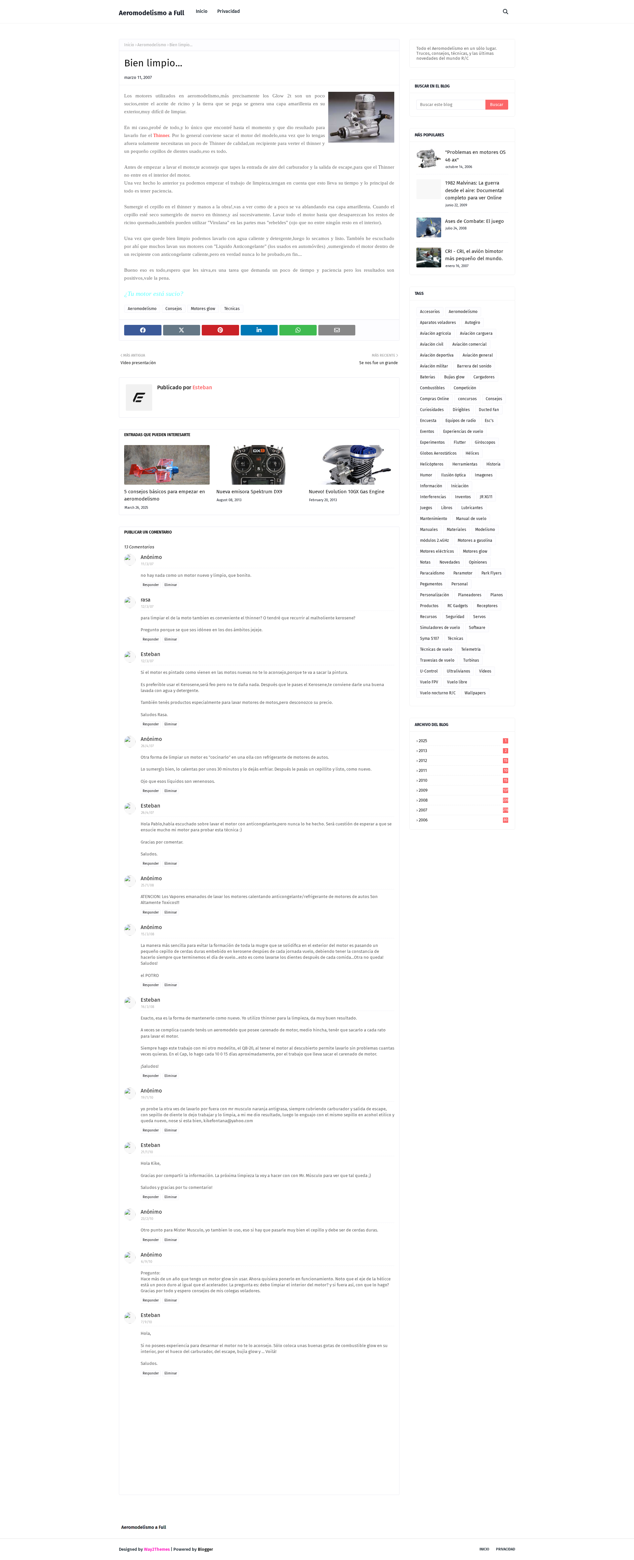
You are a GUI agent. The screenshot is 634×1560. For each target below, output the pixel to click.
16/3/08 (147, 1007)
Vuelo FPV (429, 682)
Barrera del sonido (474, 366)
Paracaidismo (432, 573)
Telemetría (471, 649)
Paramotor (463, 573)
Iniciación (460, 486)
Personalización (434, 595)
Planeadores (469, 595)
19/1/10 (147, 1097)
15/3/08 (147, 934)
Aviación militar (434, 366)
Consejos (173, 308)
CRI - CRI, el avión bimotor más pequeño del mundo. (474, 255)
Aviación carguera (476, 333)
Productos (429, 606)
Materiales (456, 529)
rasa (146, 600)
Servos (479, 616)
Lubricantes (472, 507)
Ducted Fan (489, 409)
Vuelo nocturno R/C (438, 693)
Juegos (426, 507)
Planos (496, 595)
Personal (459, 584)
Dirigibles (461, 409)
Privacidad (505, 1549)
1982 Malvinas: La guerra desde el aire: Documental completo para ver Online (474, 190)
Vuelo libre (457, 682)
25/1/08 (147, 885)
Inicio (129, 45)
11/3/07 (147, 564)
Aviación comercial (469, 344)
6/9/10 (146, 1262)
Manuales (429, 529)
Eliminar (170, 585)
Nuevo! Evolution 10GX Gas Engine (346, 492)
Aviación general (478, 355)
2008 (463, 800)
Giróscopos (485, 442)
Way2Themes (157, 1549)
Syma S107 (429, 638)
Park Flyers (491, 573)
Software (477, 627)
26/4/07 (147, 746)
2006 (463, 819)
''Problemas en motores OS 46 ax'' (475, 156)
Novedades (450, 562)
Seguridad (455, 616)
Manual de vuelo (471, 518)
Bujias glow (454, 377)
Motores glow (203, 308)
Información (431, 486)
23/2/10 (147, 1219)
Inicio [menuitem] (201, 11)
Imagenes (484, 475)
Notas (425, 562)
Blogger (205, 1549)
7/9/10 (146, 1322)
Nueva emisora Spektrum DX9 (249, 492)
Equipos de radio (460, 420)
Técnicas (232, 308)
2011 (463, 770)
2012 (463, 760)
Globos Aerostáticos (438, 453)
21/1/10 (147, 1152)
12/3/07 (147, 607)
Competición (465, 388)
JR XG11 (486, 497)
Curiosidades (432, 409)
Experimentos (432, 442)
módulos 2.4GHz (434, 540)
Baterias (427, 377)
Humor (426, 475)
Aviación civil (431, 344)
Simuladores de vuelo (440, 627)
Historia (493, 464)
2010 (463, 780)
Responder (151, 585)
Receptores (487, 606)
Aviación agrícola (435, 333)
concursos (467, 399)
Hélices (472, 453)
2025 (463, 740)
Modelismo (485, 529)
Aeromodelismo (151, 45)
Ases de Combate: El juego (474, 221)
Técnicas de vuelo (436, 649)
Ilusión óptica (453, 475)
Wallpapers (475, 693)
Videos (485, 671)
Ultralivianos (458, 671)
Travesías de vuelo (437, 660)
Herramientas (464, 464)
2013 (463, 750)
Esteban (201, 387)
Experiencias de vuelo (463, 431)
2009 (463, 790)
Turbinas (471, 660)
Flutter (460, 442)
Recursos (428, 616)
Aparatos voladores (438, 322)
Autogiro (472, 322)
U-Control (429, 671)
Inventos (463, 497)
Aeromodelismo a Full (151, 13)
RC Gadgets (457, 606)
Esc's (489, 420)
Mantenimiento (433, 518)
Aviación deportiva (437, 355)
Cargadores (484, 377)
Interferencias (433, 497)
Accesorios (430, 311)
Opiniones (478, 562)
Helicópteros (431, 464)
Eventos (427, 431)
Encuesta (428, 420)
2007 (463, 810)
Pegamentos (431, 584)
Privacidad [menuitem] (228, 11)
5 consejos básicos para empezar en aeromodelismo (164, 495)
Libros (446, 507)
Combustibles (432, 388)
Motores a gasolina (475, 540)
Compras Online (434, 399)
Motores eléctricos (437, 551)
